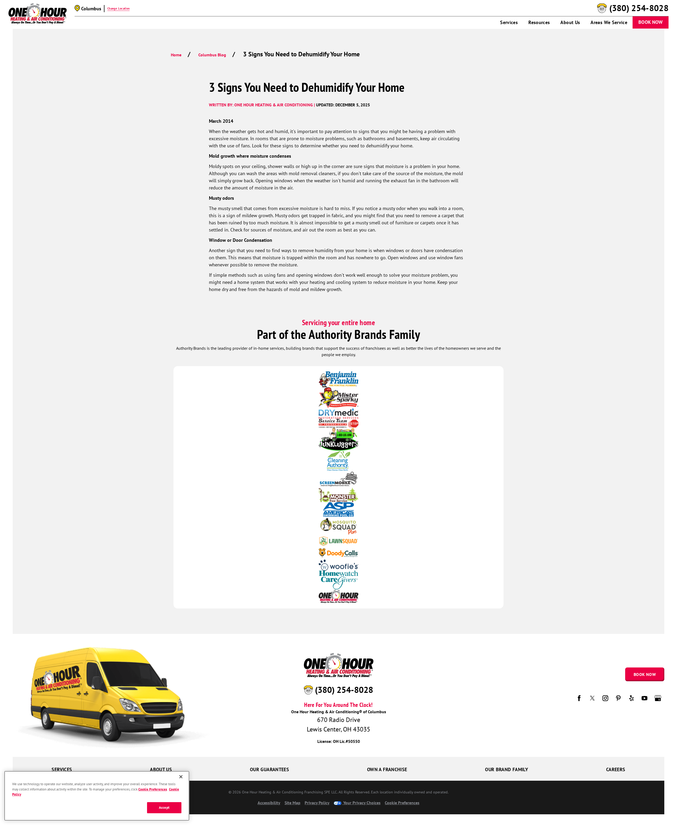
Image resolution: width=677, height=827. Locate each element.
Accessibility (269, 802)
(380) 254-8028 (639, 8)
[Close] (181, 777)
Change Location (118, 8)
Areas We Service (609, 22)
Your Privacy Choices (361, 802)
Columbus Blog (212, 54)
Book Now (650, 22)
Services (509, 22)
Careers (615, 769)
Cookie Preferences (152, 789)
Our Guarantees (269, 769)
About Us (570, 22)
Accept (164, 807)
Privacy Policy (317, 802)
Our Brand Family (506, 769)
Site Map (292, 802)
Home (176, 54)
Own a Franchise (387, 769)
